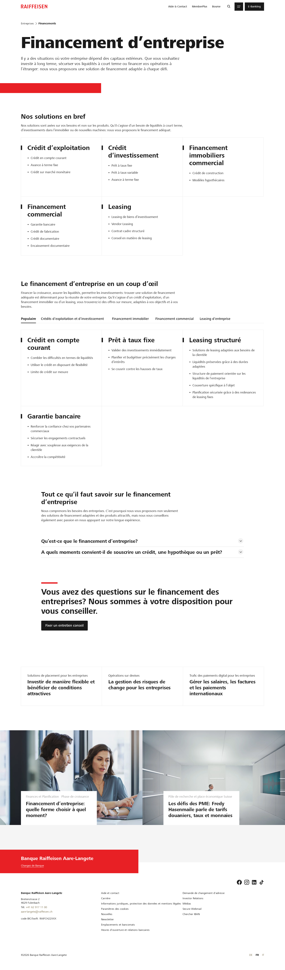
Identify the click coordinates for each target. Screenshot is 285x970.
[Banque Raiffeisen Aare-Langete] (34, 6)
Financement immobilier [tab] (130, 319)
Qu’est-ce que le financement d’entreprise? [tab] (89, 541)
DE (250, 955)
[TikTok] (261, 882)
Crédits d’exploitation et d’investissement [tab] (72, 319)
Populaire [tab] (28, 319)
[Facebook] (239, 882)
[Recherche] (228, 6)
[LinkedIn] (254, 882)
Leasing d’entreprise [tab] (215, 319)
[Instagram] (246, 882)
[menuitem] (177, 6)
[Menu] (239, 6)
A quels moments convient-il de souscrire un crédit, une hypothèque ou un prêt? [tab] (131, 552)
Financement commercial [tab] (174, 319)
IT (263, 955)
